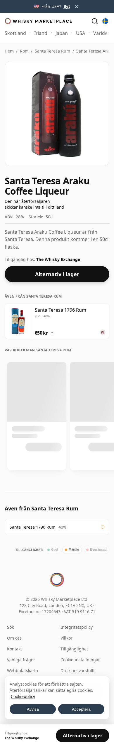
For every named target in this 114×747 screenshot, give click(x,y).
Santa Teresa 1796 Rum (33, 527)
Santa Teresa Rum (52, 51)
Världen (101, 33)
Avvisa (33, 709)
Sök (10, 627)
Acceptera (81, 709)
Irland (40, 33)
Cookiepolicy (23, 696)
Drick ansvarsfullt (78, 670)
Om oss (14, 638)
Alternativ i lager (57, 274)
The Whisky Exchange (58, 259)
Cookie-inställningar (80, 659)
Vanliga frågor (21, 659)
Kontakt (14, 649)
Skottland (15, 33)
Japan (62, 33)
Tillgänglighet (74, 649)
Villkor (66, 638)
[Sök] (94, 21)
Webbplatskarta (22, 670)
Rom (24, 51)
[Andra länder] (105, 21)
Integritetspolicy (77, 627)
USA (80, 33)
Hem (9, 51)
